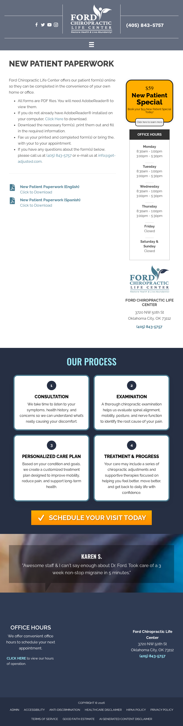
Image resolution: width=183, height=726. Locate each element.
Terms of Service (44, 719)
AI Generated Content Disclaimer (125, 719)
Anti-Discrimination (64, 709)
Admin (14, 709)
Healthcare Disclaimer (103, 709)
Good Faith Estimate (79, 719)
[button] (149, 122)
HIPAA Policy (136, 709)
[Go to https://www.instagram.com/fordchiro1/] (56, 25)
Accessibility (34, 709)
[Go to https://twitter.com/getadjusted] (43, 25)
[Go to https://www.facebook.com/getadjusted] (36, 25)
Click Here (54, 119)
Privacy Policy (161, 709)
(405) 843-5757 (145, 25)
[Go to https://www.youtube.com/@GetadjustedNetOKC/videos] (49, 25)
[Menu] (91, 44)
